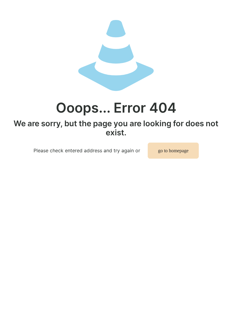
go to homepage (173, 150)
